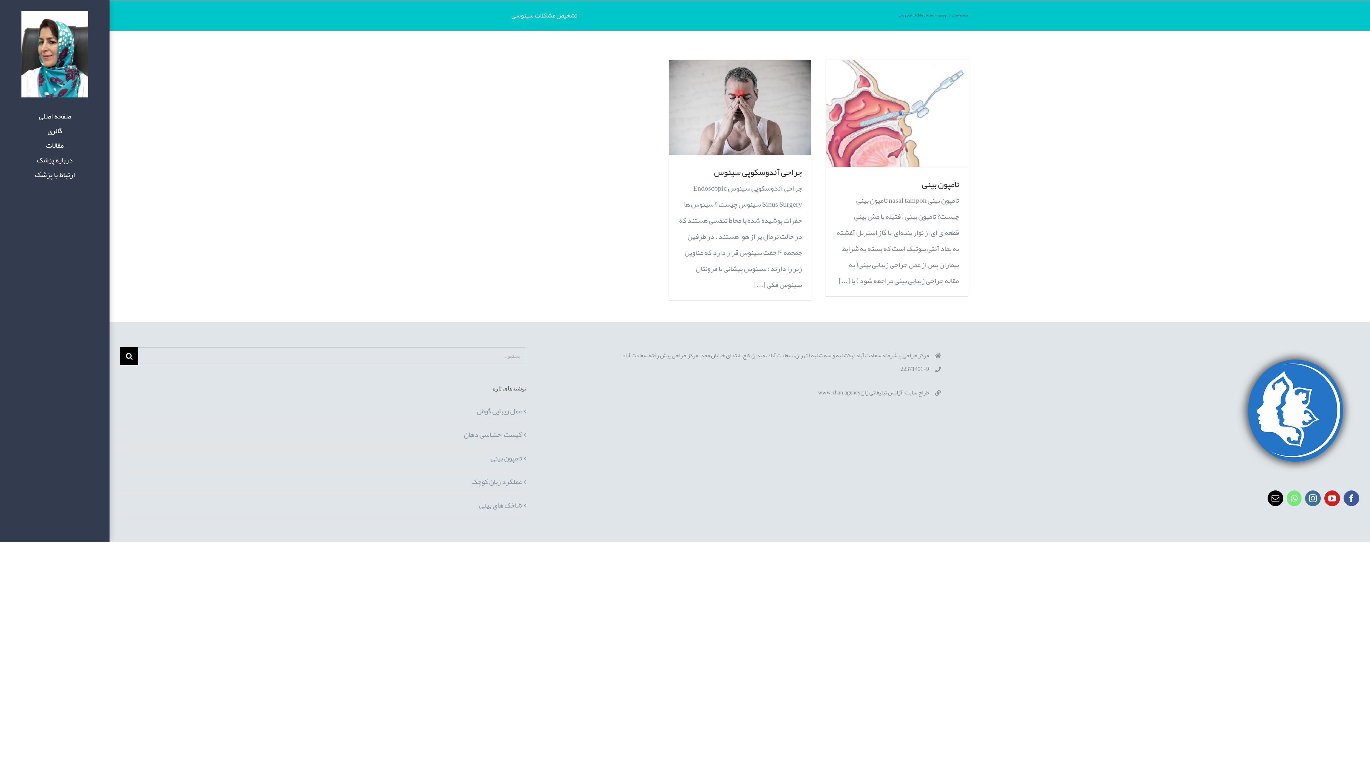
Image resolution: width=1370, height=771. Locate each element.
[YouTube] (1332, 498)
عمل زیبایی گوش (499, 411)
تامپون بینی (940, 184)
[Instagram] (1313, 498)
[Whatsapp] (1294, 498)
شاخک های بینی (500, 505)
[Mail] (1275, 498)
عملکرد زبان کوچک (496, 481)
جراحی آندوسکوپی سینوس (758, 172)
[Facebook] (1351, 498)
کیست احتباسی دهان (493, 434)
